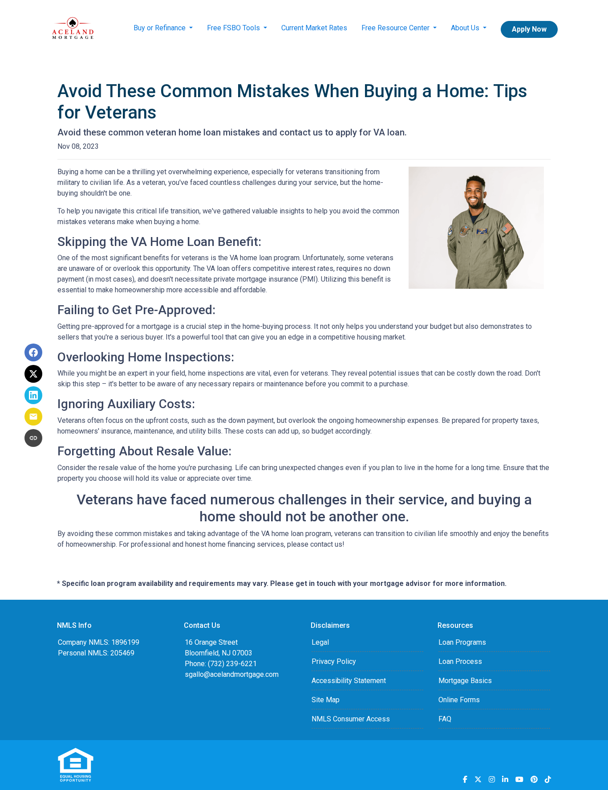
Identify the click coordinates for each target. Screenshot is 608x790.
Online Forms (459, 700)
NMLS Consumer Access (351, 719)
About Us (466, 28)
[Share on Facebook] (33, 352)
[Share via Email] (33, 417)
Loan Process (460, 661)
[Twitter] (478, 779)
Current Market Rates (314, 28)
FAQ (444, 719)
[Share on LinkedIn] (33, 395)
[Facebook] (465, 779)
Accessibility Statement (349, 680)
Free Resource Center (396, 28)
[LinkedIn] (505, 779)
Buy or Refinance (160, 28)
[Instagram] (492, 779)
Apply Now (529, 29)
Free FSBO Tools (234, 28)
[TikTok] (548, 779)
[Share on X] (33, 374)
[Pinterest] (534, 779)
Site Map (326, 700)
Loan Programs (462, 642)
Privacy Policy (334, 661)
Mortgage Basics (465, 680)
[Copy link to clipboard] (33, 438)
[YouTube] (519, 779)
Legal (320, 642)
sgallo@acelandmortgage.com (232, 674)
